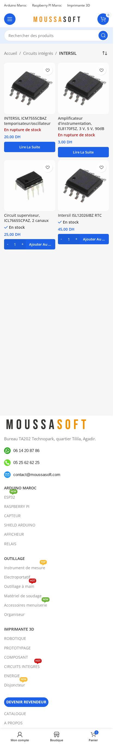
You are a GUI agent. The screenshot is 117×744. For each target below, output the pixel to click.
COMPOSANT (16, 657)
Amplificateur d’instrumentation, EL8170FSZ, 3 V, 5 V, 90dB (81, 123)
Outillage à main (19, 585)
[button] (29, 244)
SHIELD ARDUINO (19, 525)
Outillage (14, 558)
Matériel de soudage (23, 595)
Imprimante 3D (19, 629)
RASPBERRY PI (16, 506)
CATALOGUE (15, 713)
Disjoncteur (15, 684)
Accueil (10, 53)
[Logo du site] (56, 18)
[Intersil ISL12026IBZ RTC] (83, 185)
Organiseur (14, 614)
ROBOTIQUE (15, 638)
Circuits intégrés (38, 53)
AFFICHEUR (14, 534)
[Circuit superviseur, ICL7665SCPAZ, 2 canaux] (29, 185)
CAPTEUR (12, 515)
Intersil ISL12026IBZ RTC (80, 215)
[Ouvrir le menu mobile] (9, 19)
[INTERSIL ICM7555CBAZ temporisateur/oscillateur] (29, 88)
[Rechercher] (103, 35)
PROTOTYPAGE (17, 647)
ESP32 (10, 496)
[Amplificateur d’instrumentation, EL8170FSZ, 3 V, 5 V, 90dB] (83, 88)
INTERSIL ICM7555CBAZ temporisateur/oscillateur (27, 121)
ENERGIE (12, 675)
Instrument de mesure (25, 566)
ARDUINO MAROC (20, 487)
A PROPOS (13, 722)
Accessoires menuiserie (26, 604)
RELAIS (10, 543)
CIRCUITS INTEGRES (22, 665)
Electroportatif (17, 577)
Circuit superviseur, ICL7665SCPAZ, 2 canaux (26, 218)
